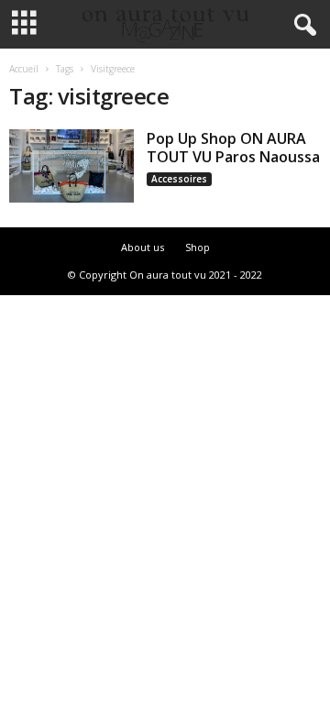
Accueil (23, 68)
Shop (197, 247)
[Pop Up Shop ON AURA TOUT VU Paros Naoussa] (71, 166)
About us (142, 247)
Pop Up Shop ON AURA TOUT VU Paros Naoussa (233, 147)
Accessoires (179, 178)
